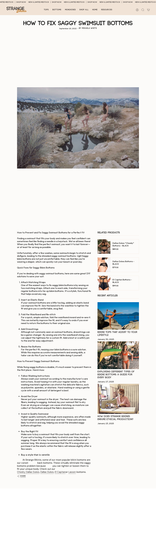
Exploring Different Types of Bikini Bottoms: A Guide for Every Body (116, 374)
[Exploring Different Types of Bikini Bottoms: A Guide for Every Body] (118, 355)
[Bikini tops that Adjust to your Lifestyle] (118, 316)
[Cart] (148, 10)
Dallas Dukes (47, 471)
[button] (46, 9)
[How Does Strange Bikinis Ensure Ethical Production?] (118, 399)
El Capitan (60, 471)
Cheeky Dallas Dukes (28, 471)
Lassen (72, 471)
